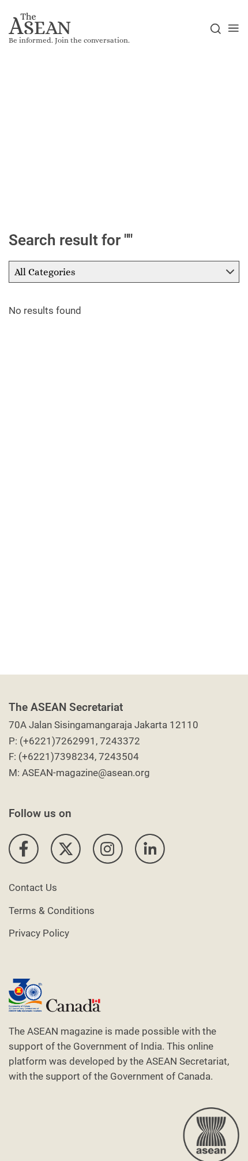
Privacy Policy (39, 933)
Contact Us (33, 887)
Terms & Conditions (52, 910)
